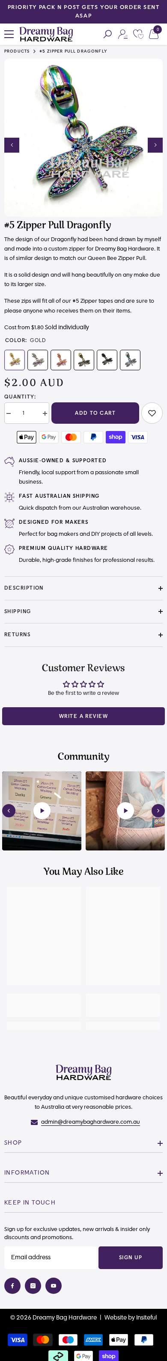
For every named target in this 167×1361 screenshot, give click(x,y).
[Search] (107, 34)
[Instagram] (33, 1286)
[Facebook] (12, 1286)
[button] (11, 145)
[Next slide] (158, 811)
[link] (152, 413)
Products (17, 51)
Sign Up (130, 1257)
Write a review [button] (83, 716)
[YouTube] (53, 1286)
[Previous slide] (8, 811)
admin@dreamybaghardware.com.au (90, 1122)
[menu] (9, 34)
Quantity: (20, 396)
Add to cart (95, 413)
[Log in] (123, 34)
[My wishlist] (138, 34)
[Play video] (42, 810)
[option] (83, 12)
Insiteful (146, 1318)
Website (115, 1318)
